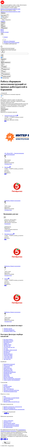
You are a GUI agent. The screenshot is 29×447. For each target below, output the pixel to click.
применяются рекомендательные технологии (13, 430)
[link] (3, 26)
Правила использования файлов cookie (10, 11)
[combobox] (7, 48)
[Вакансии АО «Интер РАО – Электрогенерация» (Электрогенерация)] (16, 137)
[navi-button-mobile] (2, 34)
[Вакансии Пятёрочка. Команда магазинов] (16, 187)
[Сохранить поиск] (2, 55)
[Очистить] (3, 52)
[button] (2, 29)
